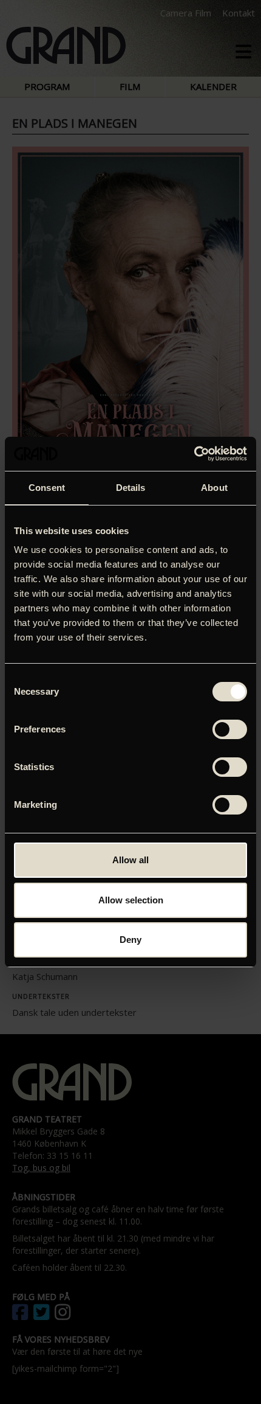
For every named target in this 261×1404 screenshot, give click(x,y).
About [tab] (214, 487)
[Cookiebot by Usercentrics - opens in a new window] (194, 454)
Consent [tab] (47, 487)
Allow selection (130, 900)
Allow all (130, 860)
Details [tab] (131, 487)
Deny (130, 939)
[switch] (229, 729)
